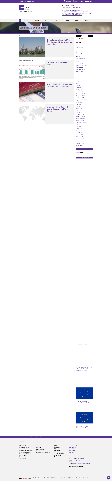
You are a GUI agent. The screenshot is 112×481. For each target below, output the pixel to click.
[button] (64, 1)
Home (20, 35)
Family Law (22, 457)
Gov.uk (51, 478)
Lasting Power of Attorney (25, 450)
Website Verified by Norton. (68, 478)
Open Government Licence (59, 478)
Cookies (56, 457)
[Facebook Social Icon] (19, 11)
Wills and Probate (23, 449)
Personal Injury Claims (24, 452)
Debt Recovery (22, 455)
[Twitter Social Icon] (21, 11)
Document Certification (25, 453)
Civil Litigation (22, 458)
